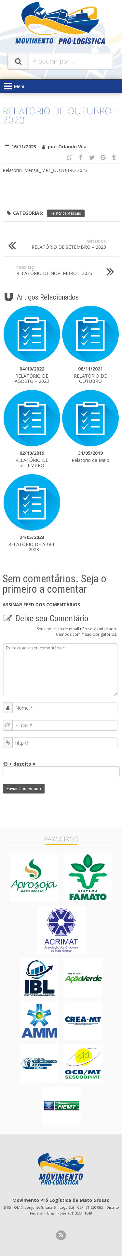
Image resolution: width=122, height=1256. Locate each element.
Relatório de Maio (90, 457)
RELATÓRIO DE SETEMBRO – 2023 (69, 244)
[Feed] (61, 1235)
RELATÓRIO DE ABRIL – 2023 (31, 543)
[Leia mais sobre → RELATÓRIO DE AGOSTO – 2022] (32, 334)
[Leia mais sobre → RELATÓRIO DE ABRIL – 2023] (32, 502)
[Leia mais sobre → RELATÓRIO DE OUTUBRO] (90, 334)
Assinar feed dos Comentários (41, 604)
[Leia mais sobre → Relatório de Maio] (90, 418)
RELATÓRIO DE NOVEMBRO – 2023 (54, 270)
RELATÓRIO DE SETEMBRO (31, 459)
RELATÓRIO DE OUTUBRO (90, 375)
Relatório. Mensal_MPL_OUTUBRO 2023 (45, 170)
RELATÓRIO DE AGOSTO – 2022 (32, 375)
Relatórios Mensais (65, 213)
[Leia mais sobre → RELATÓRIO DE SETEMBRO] (32, 418)
